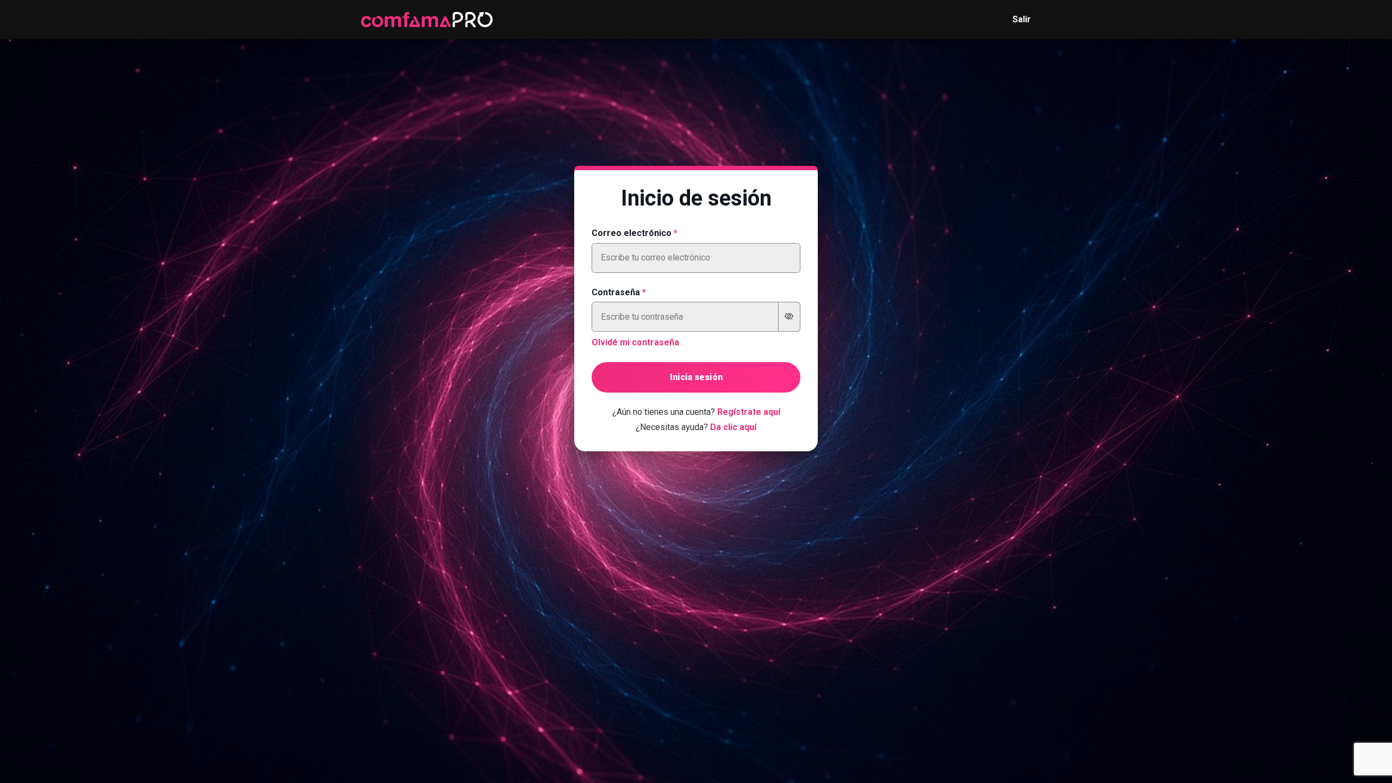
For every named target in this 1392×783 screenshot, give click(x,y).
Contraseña (616, 292)
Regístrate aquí (748, 412)
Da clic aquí (733, 427)
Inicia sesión (696, 377)
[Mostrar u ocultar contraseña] (789, 317)
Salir (1021, 19)
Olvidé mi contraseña (635, 342)
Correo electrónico (632, 233)
